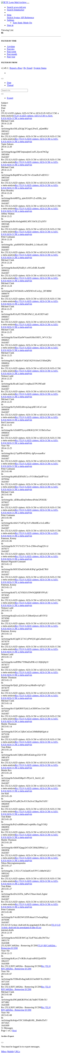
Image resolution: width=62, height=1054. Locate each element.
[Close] (2, 1042)
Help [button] (9, 15)
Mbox (4, 1051)
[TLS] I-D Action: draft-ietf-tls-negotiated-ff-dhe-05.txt (30, 926)
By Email (28, 68)
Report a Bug (16, 68)
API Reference (27, 17)
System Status (40, 68)
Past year (11, 57)
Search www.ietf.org (16, 7)
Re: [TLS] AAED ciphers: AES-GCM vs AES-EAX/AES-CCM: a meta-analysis (29, 140)
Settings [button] (10, 20)
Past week (11, 51)
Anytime (11, 46)
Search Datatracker (15, 10)
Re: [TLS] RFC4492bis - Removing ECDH (26, 967)
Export (10, 98)
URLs (17, 1051)
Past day (11, 49)
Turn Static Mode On (22, 22)
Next (14, 1030)
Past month (12, 54)
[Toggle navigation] (28, 3)
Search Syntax (13, 17)
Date (9, 82)
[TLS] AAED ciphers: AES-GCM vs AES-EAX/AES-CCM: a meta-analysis (27, 117)
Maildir (10, 1051)
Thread (10, 85)
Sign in (10, 25)
